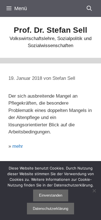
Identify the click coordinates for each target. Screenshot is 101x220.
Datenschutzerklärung (50, 208)
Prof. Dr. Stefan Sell (50, 30)
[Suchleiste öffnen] (89, 8)
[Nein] (94, 190)
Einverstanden (50, 195)
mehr (17, 146)
